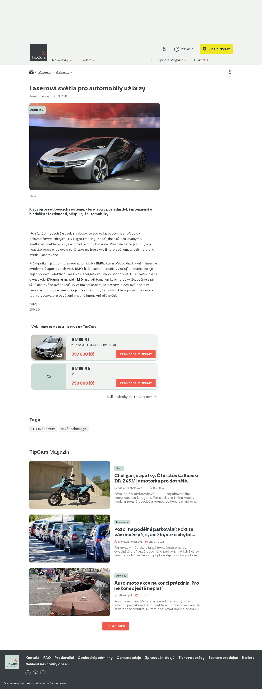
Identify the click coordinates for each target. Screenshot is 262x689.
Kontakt (33, 658)
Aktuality (62, 72)
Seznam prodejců (223, 658)
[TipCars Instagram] (42, 673)
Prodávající (64, 658)
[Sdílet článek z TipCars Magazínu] (229, 72)
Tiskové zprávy (191, 658)
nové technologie (74, 429)
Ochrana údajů (129, 658)
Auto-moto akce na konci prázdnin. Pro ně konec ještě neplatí (156, 585)
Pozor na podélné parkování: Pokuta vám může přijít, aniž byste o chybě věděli (153, 532)
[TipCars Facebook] (28, 673)
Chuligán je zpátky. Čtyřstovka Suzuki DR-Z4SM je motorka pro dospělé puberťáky (156, 478)
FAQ (47, 658)
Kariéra (248, 658)
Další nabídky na (129, 397)
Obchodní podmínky (95, 658)
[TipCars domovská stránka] (40, 52)
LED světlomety (43, 429)
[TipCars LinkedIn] (35, 673)
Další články (115, 626)
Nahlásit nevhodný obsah (47, 664)
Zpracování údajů (160, 658)
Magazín (44, 72)
